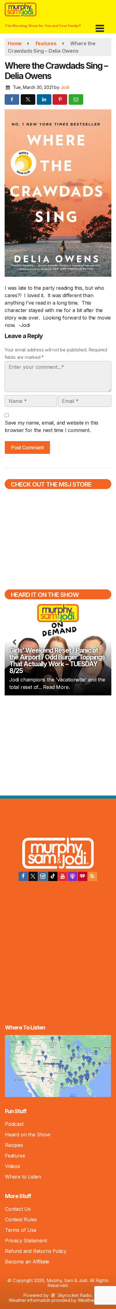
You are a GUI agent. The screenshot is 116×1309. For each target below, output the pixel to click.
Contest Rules (21, 1219)
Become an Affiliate (27, 1261)
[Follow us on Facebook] (23, 876)
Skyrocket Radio (74, 1295)
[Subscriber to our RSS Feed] (92, 876)
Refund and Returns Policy (36, 1251)
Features (15, 1156)
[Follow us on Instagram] (43, 876)
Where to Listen (23, 1177)
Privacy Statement (26, 1240)
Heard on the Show (27, 1134)
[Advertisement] (58, 744)
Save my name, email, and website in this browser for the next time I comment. (51, 426)
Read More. (56, 687)
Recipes (14, 1145)
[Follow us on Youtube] (62, 876)
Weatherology (92, 1300)
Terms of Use (21, 1230)
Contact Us (18, 1209)
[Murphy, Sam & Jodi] (58, 854)
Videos (12, 1166)
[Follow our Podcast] (72, 876)
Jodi (65, 87)
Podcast (14, 1124)
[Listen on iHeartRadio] (82, 876)
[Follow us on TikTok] (53, 876)
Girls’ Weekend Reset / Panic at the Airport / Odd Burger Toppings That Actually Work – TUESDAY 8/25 (57, 660)
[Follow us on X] (33, 876)
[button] (100, 26)
